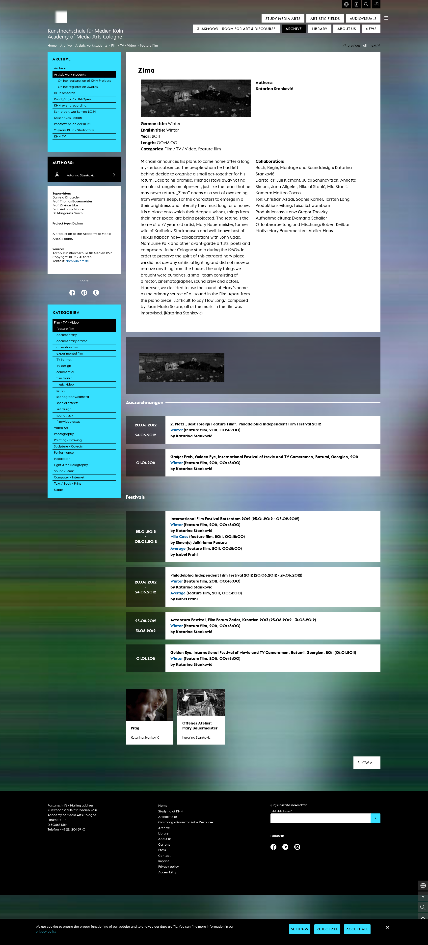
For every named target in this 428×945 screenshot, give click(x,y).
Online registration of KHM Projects (84, 81)
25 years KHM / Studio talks (74, 130)
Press (162, 850)
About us (346, 29)
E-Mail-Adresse (281, 811)
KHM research (64, 93)
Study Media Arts (283, 18)
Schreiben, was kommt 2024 (75, 111)
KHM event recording (70, 105)
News (371, 29)
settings (299, 929)
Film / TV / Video (123, 45)
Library (319, 29)
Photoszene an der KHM (72, 124)
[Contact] (356, 4)
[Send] (375, 818)
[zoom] (181, 367)
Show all (366, 762)
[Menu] (386, 18)
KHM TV (60, 136)
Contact (164, 856)
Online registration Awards (78, 87)
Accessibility (167, 872)
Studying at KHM (170, 811)
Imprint (163, 861)
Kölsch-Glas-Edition (68, 118)
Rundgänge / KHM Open (72, 99)
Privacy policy (168, 866)
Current (164, 844)
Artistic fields (325, 18)
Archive (294, 29)
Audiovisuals (363, 18)
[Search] (366, 4)
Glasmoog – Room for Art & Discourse (236, 29)
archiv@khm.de (77, 261)
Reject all (327, 929)
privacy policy (46, 931)
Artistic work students (91, 45)
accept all (357, 929)
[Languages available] (346, 4)
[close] (387, 927)
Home (52, 45)
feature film (149, 45)
